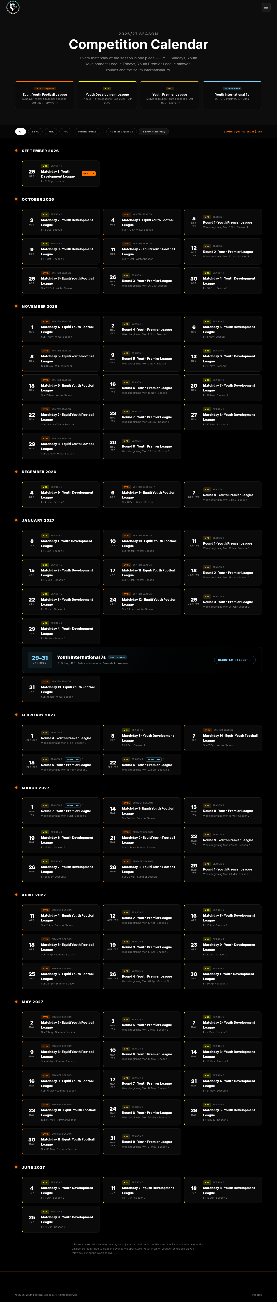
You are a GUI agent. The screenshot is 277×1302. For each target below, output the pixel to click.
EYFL (35, 131)
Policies (257, 1294)
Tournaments (87, 131)
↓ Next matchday (153, 131)
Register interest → (235, 659)
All (21, 131)
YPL (66, 131)
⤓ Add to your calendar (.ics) (243, 131)
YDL (51, 131)
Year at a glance (121, 131)
